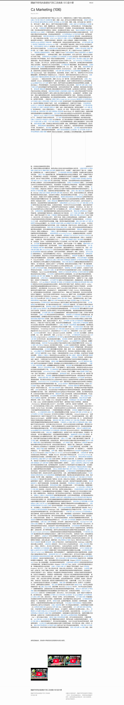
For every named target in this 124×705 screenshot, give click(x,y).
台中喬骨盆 (57, 227)
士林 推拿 (76, 333)
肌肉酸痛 (53, 497)
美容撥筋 (83, 178)
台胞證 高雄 (70, 91)
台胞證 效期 (34, 77)
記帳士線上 (49, 432)
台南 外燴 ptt (40, 345)
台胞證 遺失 (42, 193)
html (87, 522)
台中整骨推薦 (78, 197)
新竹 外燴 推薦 (60, 558)
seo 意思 (62, 22)
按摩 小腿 (60, 129)
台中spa (81, 195)
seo (35, 619)
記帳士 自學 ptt (68, 38)
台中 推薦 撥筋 (84, 203)
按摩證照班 (82, 52)
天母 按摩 (58, 71)
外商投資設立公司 (78, 306)
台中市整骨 (34, 101)
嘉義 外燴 (37, 625)
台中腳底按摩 (76, 335)
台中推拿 (40, 414)
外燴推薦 (35, 247)
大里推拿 (78, 296)
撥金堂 (78, 30)
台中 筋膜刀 (40, 107)
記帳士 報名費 (64, 325)
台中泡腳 (70, 446)
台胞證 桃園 (42, 131)
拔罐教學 (83, 30)
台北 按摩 (51, 377)
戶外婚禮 (33, 107)
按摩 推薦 (59, 193)
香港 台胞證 (72, 355)
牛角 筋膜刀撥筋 (81, 400)
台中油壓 (38, 611)
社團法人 (53, 231)
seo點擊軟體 (51, 337)
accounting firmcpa (65, 233)
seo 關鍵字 (89, 52)
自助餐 (89, 24)
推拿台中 (60, 38)
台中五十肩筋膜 (84, 548)
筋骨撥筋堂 (66, 129)
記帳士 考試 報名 (62, 298)
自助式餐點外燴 (76, 282)
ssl (39, 412)
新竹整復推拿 (72, 467)
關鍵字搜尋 (86, 243)
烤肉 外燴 (65, 262)
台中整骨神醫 (39, 191)
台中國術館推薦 (71, 471)
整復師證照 (41, 44)
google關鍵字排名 (36, 83)
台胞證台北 (49, 260)
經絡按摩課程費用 (44, 556)
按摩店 (69, 182)
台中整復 (50, 48)
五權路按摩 (42, 28)
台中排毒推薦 (62, 56)
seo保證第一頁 (74, 129)
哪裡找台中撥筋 (66, 540)
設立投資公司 (35, 479)
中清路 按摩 (34, 87)
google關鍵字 (53, 56)
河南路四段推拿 (79, 489)
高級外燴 (48, 42)
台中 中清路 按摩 (36, 121)
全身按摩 (88, 30)
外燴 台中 (34, 552)
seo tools (40, 180)
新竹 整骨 (43, 276)
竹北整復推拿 (76, 182)
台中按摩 (82, 129)
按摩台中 (46, 46)
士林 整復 (77, 127)
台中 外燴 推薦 (60, 329)
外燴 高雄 (83, 625)
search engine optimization (41, 532)
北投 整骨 (49, 111)
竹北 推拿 (51, 115)
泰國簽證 (88, 266)
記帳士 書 (53, 270)
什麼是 (71, 436)
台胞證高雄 (42, 111)
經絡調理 (69, 314)
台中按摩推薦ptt (82, 24)
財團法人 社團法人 (43, 355)
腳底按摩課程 (69, 197)
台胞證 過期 (87, 489)
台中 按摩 (45, 83)
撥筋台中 (52, 107)
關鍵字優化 (46, 170)
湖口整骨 (52, 170)
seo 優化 (44, 121)
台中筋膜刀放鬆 (52, 625)
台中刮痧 (89, 625)
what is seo (53, 38)
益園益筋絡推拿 (45, 52)
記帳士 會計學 (40, 503)
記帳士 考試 (88, 79)
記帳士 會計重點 (77, 58)
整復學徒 (67, 268)
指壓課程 (54, 111)
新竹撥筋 (36, 249)
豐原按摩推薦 (54, 485)
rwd (90, 412)
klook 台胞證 (41, 32)
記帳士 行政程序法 (36, 119)
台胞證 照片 (86, 463)
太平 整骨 (59, 117)
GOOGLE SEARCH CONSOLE (82, 235)
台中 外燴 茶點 (75, 420)
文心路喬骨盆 (54, 369)
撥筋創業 (53, 282)
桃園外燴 (76, 385)
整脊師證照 (63, 373)
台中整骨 (80, 272)
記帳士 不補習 (55, 566)
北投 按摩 (58, 77)
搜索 (48, 215)
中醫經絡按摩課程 (43, 77)
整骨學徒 (67, 71)
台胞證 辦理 (83, 168)
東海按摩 (36, 89)
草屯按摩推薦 (35, 131)
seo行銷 (71, 320)
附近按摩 (69, 365)
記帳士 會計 (74, 191)
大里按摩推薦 (61, 617)
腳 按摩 (55, 48)
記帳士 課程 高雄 (58, 260)
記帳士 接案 (88, 422)
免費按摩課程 (64, 203)
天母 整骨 (34, 180)
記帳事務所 (37, 548)
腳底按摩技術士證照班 (46, 22)
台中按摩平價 (54, 280)
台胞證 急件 (86, 58)
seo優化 (66, 345)
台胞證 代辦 (55, 99)
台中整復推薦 (84, 323)
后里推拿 (83, 316)
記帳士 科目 (86, 509)
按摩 (83, 85)
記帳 (36, 390)
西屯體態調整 (37, 251)
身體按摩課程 (42, 125)
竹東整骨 (63, 422)
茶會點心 (57, 121)
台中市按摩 (80, 377)
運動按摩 (42, 89)
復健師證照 (74, 434)
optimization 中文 (73, 203)
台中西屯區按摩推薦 (61, 36)
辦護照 (63, 197)
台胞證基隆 (69, 562)
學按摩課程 (63, 461)
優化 (77, 221)
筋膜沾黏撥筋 (38, 123)
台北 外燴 (87, 306)
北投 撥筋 (82, 221)
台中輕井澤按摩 (87, 550)
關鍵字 (85, 258)
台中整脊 (47, 349)
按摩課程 (78, 560)
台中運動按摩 (65, 64)
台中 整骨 (88, 221)
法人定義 (79, 487)
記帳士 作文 (64, 438)
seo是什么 (34, 105)
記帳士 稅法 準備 (46, 586)
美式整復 (56, 22)
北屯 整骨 (44, 505)
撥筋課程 (52, 36)
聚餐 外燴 (73, 215)
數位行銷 (81, 191)
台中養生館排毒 (87, 105)
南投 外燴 (50, 227)
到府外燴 (44, 343)
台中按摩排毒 (58, 538)
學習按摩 (60, 111)
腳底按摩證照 (83, 457)
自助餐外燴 (49, 20)
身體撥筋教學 (66, 77)
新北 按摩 (56, 528)
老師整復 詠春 (35, 276)
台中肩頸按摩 (67, 272)
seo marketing (77, 60)
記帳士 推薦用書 (56, 605)
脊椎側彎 (57, 387)
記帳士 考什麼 (35, 20)
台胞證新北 (48, 544)
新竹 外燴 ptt (74, 469)
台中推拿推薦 (62, 172)
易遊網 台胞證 (84, 371)
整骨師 (55, 601)
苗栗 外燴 (51, 312)
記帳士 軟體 (40, 67)
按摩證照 (85, 428)
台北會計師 (46, 619)
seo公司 (80, 361)
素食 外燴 (64, 227)
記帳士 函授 (73, 24)
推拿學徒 (89, 178)
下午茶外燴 (86, 532)
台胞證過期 (43, 412)
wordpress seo (50, 44)
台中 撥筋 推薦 (80, 597)
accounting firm (48, 249)
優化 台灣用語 (66, 420)
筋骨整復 (74, 357)
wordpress (68, 586)
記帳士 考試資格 (78, 239)
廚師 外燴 (52, 387)
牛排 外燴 (51, 121)
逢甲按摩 (53, 193)
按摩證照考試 (39, 211)
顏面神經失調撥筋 (54, 91)
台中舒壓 (73, 268)
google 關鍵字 (71, 461)
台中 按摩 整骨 (44, 463)
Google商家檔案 (76, 71)
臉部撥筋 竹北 (68, 235)
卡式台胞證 (68, 603)
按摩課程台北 (84, 211)
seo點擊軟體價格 (72, 615)
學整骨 (78, 178)
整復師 (48, 193)
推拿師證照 (52, 554)
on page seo (63, 99)
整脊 (60, 420)
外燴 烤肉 (41, 247)
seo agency (85, 611)
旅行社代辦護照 (44, 550)
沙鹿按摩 (84, 442)
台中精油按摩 (52, 611)
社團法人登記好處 (80, 48)
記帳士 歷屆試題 (52, 201)
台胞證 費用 (76, 323)
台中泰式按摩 (77, 34)
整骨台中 (77, 316)
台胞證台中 (46, 270)
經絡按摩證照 (54, 233)
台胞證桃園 (63, 91)
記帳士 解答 (36, 597)
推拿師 (61, 245)
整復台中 (36, 115)
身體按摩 (75, 256)
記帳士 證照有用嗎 (43, 101)
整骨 (63, 71)
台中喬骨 (69, 58)
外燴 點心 (39, 619)
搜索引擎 (78, 85)
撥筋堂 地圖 (55, 361)
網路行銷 (79, 355)
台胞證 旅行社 (38, 170)
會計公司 (58, 554)
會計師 (35, 452)
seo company (71, 99)
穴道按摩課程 (87, 103)
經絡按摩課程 (87, 67)
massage (83, 522)
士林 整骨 (34, 339)
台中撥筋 (60, 101)
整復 (80, 398)
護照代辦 (46, 36)
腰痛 (53, 542)
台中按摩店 (50, 274)
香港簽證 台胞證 (47, 119)
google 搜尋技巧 (40, 42)
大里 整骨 (76, 327)
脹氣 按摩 (62, 582)
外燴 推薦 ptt (37, 621)
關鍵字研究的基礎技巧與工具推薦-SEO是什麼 (52, 2)
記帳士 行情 (42, 314)
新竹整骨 (48, 127)
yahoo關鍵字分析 (68, 223)
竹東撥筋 (54, 215)
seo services (59, 452)
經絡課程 (69, 172)
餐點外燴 (76, 211)
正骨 (59, 507)
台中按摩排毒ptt (87, 99)
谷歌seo (55, 469)
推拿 (90, 75)
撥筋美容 (71, 262)
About (91, 3)
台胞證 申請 (48, 452)
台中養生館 (36, 22)
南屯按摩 (78, 450)
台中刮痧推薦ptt (87, 511)
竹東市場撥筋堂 (38, 46)
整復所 (86, 20)
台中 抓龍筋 (66, 442)
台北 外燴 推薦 (60, 595)
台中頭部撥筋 (72, 519)
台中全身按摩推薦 (49, 475)
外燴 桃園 (72, 457)
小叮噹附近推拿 (87, 60)
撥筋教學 (79, 99)
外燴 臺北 (69, 511)
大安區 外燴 (81, 434)
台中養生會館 (71, 477)
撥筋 (36, 524)
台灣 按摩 (76, 627)
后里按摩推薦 (48, 367)
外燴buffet (44, 611)
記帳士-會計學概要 (67, 239)
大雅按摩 (52, 223)
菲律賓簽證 (67, 260)
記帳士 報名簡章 (84, 544)
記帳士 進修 (88, 85)
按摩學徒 (74, 272)
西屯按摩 (52, 77)
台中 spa (42, 282)
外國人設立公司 (81, 215)
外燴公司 (42, 20)
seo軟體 (36, 550)
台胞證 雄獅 (59, 223)
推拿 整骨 (64, 615)
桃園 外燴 (77, 223)
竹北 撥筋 (64, 331)
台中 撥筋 (49, 459)
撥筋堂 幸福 (78, 584)
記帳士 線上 (87, 469)
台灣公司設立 (45, 278)
